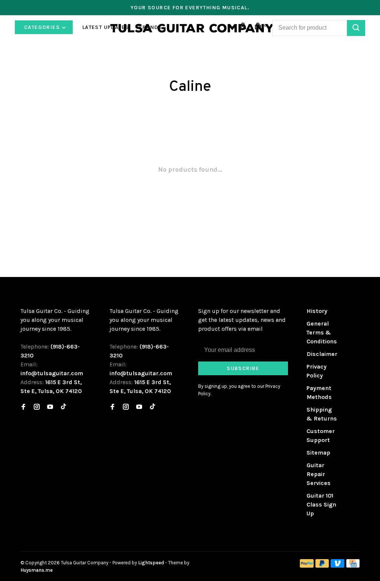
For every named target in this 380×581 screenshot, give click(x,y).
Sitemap (318, 452)
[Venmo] (337, 565)
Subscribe (243, 368)
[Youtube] (50, 407)
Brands (150, 27)
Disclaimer (322, 353)
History (317, 310)
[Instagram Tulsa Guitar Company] (37, 407)
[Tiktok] (63, 407)
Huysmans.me (36, 570)
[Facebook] (23, 407)
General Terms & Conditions (322, 332)
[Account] (244, 27)
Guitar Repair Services (319, 474)
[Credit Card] (353, 565)
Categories (42, 27)
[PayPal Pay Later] (322, 565)
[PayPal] (307, 565)
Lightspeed (151, 562)
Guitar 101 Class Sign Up (321, 504)
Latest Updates (105, 27)
